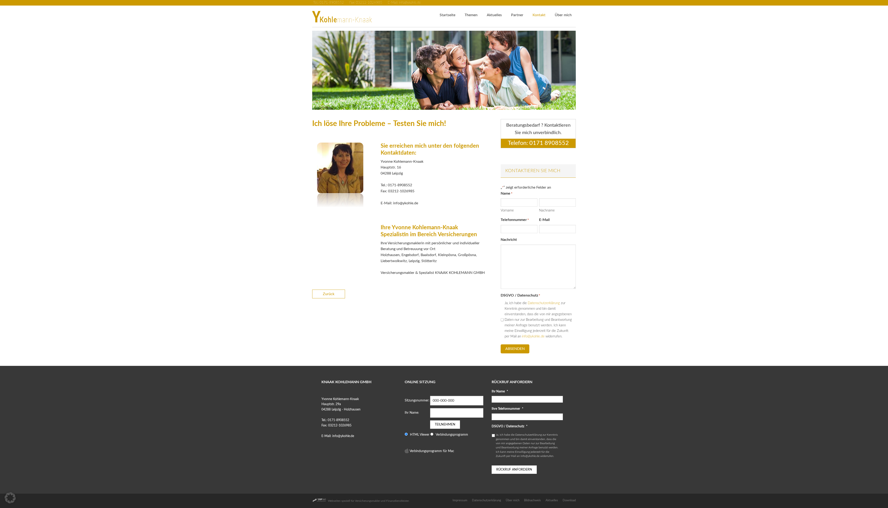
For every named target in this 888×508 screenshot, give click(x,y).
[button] (441, 105)
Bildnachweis (532, 500)
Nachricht (509, 240)
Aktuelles (552, 500)
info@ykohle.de (533, 336)
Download (569, 500)
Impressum (460, 500)
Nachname (547, 210)
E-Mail (544, 220)
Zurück (328, 294)
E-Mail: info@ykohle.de (404, 2)
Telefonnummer (515, 220)
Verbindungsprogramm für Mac (431, 451)
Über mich (512, 500)
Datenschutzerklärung (544, 303)
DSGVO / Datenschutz (509, 426)
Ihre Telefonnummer (507, 408)
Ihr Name (500, 391)
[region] (444, 70)
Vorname (507, 210)
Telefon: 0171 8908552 (538, 143)
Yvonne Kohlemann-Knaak (349, 13)
